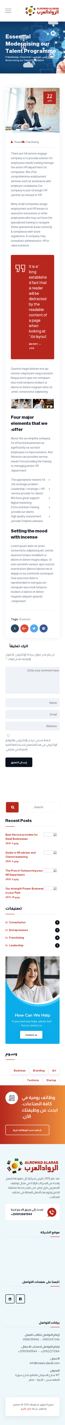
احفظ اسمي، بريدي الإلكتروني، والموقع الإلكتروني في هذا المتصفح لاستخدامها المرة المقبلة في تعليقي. (31, 745)
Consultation (17, 922)
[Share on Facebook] (44, 628)
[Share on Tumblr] (15, 628)
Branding (39, 1070)
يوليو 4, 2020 (12, 843)
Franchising (32, 141)
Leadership (16, 945)
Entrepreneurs (18, 930)
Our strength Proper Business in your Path (24, 890)
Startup (51, 1080)
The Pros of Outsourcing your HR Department (24, 872)
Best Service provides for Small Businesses (21, 836)
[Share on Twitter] (34, 628)
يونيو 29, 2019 (12, 897)
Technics (33, 1080)
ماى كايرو (26, 1408)
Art (54, 1070)
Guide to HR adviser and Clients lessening (20, 854)
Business (25, 619)
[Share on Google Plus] (24, 628)
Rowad (18, 141)
